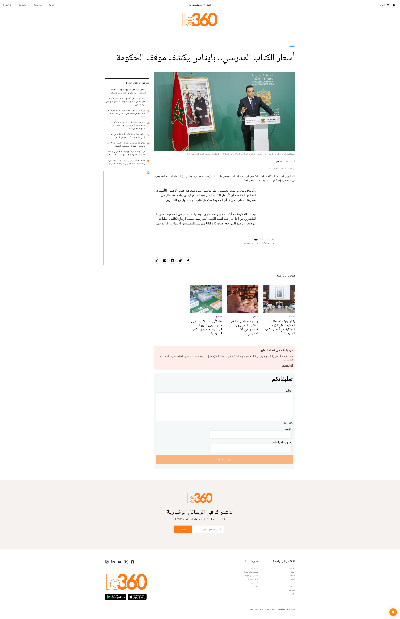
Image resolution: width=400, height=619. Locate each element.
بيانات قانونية (253, 579)
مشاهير (292, 590)
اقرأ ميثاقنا (287, 365)
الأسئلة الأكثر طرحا (251, 572)
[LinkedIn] (113, 561)
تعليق (288, 390)
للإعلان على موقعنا (251, 575)
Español (7, 5)
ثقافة (293, 579)
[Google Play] (115, 596)
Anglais (22, 5)
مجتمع (292, 575)
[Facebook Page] (132, 561)
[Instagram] (107, 561)
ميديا (293, 583)
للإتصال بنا (254, 583)
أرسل (183, 529)
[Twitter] (126, 561)
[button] (393, 612)
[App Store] (137, 596)
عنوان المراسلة (282, 442)
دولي (293, 593)
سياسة (292, 568)
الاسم (288, 428)
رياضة (292, 586)
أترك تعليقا (224, 459)
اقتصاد (292, 46)
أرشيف (255, 586)
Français (38, 5)
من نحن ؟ (254, 568)
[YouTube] (120, 561)
